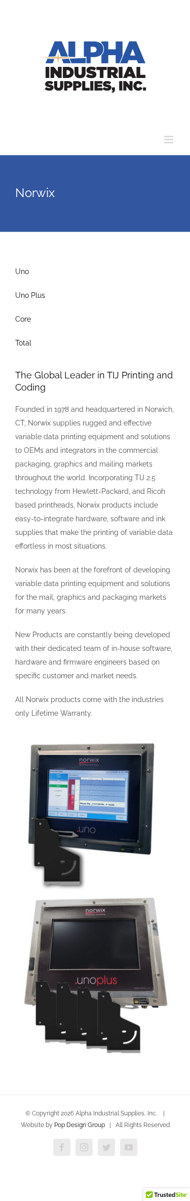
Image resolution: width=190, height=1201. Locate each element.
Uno (22, 271)
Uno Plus (30, 295)
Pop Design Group (79, 1125)
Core (23, 319)
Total (23, 343)
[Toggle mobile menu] (169, 139)
